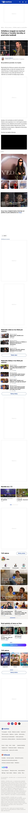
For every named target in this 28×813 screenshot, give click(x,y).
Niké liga (3, 773)
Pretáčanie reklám (12, 747)
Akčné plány (21, 734)
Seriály (19, 773)
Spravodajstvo (21, 770)
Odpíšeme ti (4, 747)
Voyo (20, 212)
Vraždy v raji (19, 498)
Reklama (12, 734)
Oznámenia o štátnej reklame (8, 739)
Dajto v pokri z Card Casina (7, 498)
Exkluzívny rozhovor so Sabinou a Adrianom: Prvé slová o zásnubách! (18, 343)
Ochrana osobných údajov (8, 762)
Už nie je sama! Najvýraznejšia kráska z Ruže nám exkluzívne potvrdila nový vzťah (17, 388)
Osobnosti (23, 732)
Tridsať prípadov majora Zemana (6, 636)
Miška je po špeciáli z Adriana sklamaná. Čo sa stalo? (17, 350)
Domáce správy (10, 758)
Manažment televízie (21, 739)
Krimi (10, 745)
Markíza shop (21, 747)
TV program (4, 732)
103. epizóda (18, 636)
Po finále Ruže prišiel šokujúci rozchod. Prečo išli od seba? (17, 375)
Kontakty (4, 758)
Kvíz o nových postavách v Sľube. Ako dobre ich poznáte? (21, 613)
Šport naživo (9, 773)
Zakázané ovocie (18, 635)
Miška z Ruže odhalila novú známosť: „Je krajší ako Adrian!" (18, 381)
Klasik (13, 745)
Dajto (7, 745)
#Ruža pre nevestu (5, 239)
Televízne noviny (13, 770)
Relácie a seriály (16, 732)
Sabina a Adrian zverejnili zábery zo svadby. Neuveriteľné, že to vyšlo (18, 368)
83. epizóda (4, 499)
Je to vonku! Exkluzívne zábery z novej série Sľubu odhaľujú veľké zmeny (7, 613)
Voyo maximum (5, 770)
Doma (3, 745)
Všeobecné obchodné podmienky (9, 760)
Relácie (2, 27)
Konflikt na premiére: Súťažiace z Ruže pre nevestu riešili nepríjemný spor (12, 203)
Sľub (2, 577)
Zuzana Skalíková (9, 58)
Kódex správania (19, 736)
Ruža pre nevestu (8, 27)
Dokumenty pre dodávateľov (8, 736)
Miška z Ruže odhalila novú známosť (16, 336)
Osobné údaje (5, 750)
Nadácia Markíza (21, 745)
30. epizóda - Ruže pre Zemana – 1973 (6, 638)
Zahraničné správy (19, 758)
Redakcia (17, 762)
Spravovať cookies (13, 750)
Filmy (23, 773)
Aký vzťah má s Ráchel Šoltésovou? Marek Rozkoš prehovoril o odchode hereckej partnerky (13, 580)
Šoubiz (9, 732)
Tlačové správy (5, 734)
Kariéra (16, 734)
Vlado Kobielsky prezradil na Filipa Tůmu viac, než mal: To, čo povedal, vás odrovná (13, 597)
